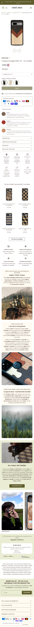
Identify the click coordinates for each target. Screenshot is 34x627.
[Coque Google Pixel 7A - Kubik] (25, 219)
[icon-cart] (30, 7)
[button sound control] (30, 460)
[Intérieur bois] (10, 82)
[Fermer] (21, 623)
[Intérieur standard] (4, 82)
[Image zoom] (17, 32)
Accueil (3, 12)
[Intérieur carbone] (16, 82)
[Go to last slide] (15, 50)
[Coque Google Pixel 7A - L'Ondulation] (9, 194)
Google (9, 12)
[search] (6, 7)
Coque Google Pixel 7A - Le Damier (25, 204)
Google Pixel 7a (16, 12)
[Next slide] (19, 50)
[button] (17, 88)
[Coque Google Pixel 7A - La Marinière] (9, 219)
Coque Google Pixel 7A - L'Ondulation (9, 204)
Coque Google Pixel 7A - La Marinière (9, 229)
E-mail (5, 592)
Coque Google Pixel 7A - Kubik (25, 229)
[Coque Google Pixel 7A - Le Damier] (25, 194)
